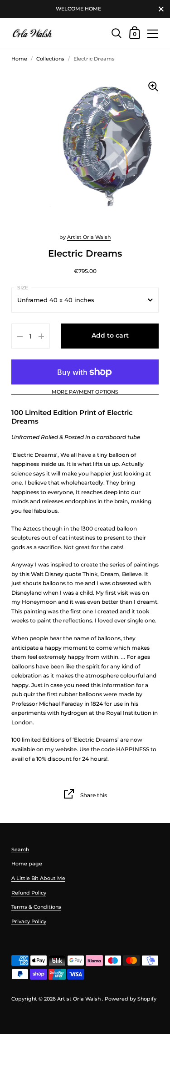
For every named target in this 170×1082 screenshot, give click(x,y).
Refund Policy (28, 893)
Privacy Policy (28, 921)
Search (20, 849)
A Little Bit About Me (38, 878)
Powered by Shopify (130, 999)
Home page (26, 863)
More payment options (85, 392)
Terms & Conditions (36, 907)
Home (19, 59)
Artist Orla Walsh (89, 237)
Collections (50, 59)
